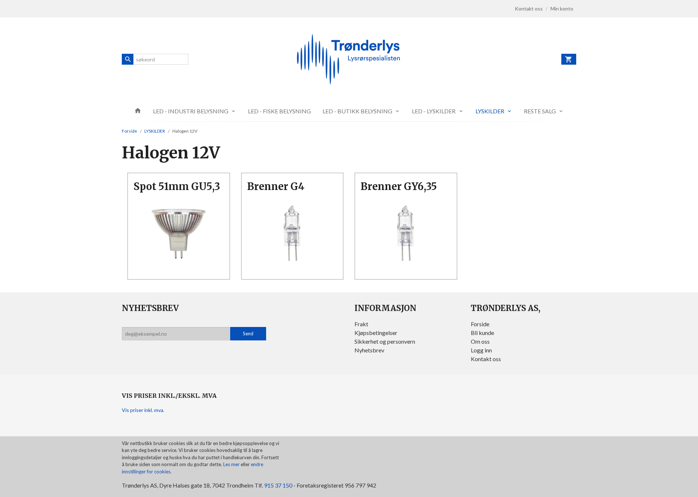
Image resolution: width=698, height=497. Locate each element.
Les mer (232, 464)
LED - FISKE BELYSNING (279, 111)
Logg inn (481, 350)
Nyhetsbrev (369, 350)
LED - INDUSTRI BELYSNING (190, 111)
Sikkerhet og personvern (384, 341)
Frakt (361, 323)
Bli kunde (482, 332)
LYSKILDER (490, 111)
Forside (129, 131)
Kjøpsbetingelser (375, 332)
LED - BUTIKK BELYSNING (357, 111)
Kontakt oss (486, 358)
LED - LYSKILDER (434, 111)
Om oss (480, 341)
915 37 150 (278, 485)
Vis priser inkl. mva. (143, 410)
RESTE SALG (540, 111)
